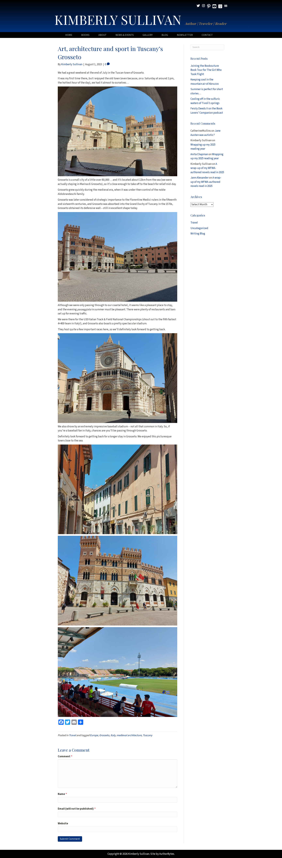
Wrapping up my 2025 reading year (202, 147)
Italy (112, 735)
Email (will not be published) (77, 809)
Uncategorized (199, 228)
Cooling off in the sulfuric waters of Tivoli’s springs (205, 101)
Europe (94, 735)
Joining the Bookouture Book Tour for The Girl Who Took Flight (206, 70)
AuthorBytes (166, 854)
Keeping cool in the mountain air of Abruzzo (204, 82)
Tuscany (147, 735)
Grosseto (104, 735)
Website (63, 823)
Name (62, 794)
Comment (65, 756)
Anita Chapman (199, 154)
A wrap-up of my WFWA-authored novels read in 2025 (207, 168)
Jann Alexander (199, 178)
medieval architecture (129, 735)
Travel (72, 735)
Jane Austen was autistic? (205, 133)
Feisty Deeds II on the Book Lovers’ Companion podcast (206, 111)
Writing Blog (197, 234)
